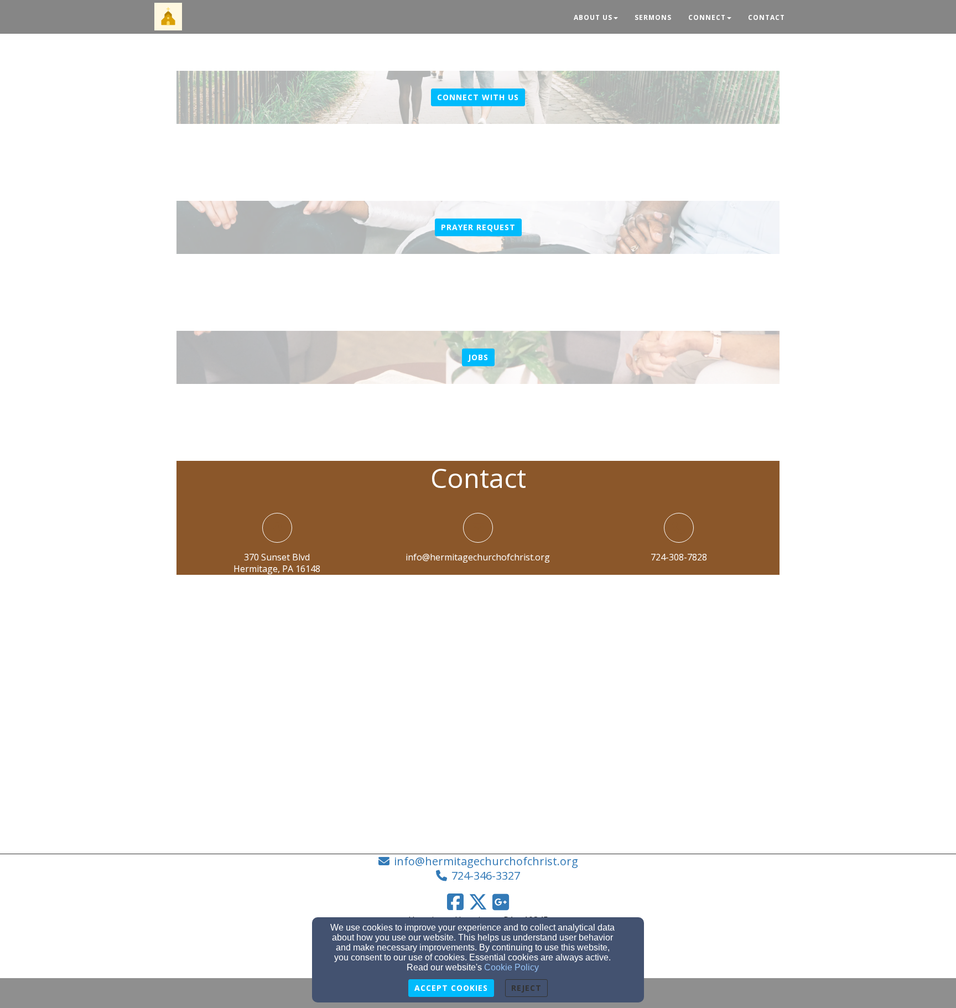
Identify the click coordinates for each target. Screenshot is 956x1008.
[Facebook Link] (455, 902)
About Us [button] (593, 17)
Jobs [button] (478, 357)
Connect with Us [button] (478, 97)
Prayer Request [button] (478, 227)
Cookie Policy (511, 967)
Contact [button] (766, 17)
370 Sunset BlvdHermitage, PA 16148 (276, 563)
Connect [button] (707, 17)
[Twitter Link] (478, 902)
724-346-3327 (485, 875)
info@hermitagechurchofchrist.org (478, 557)
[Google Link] (500, 902)
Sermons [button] (653, 17)
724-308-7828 (679, 557)
